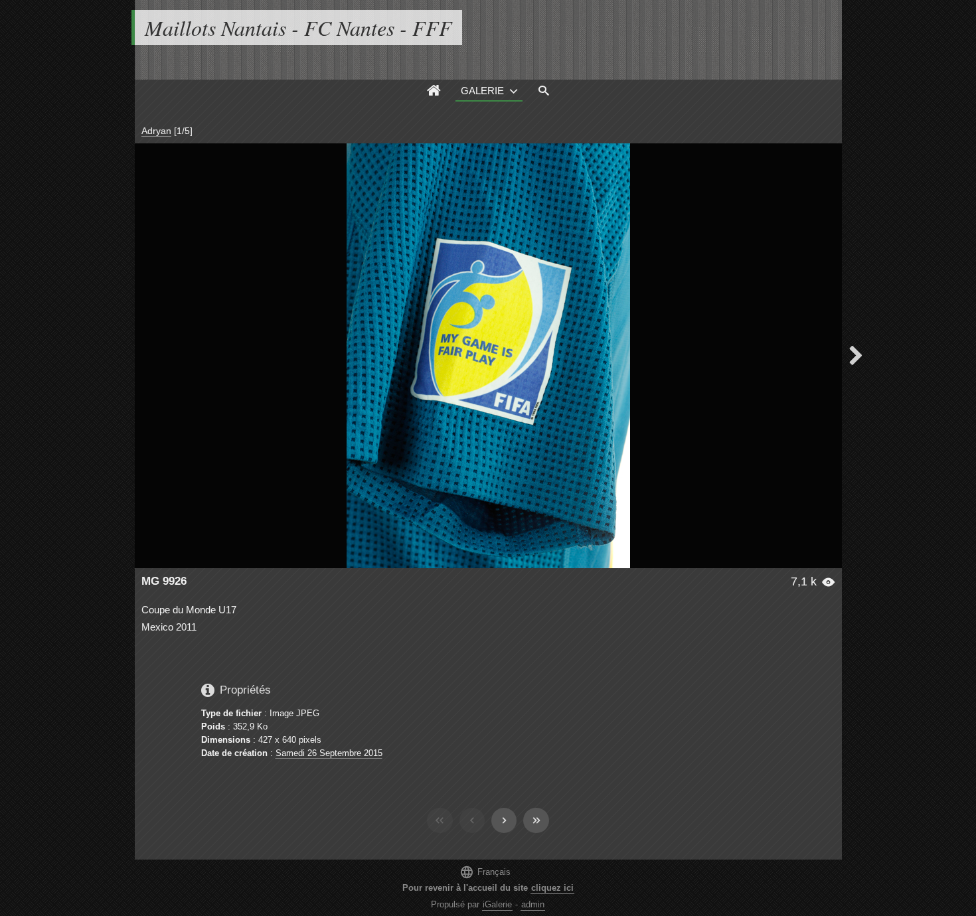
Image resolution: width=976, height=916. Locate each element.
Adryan (156, 130)
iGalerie (497, 904)
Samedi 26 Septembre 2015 (329, 753)
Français (485, 872)
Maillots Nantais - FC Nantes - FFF (298, 27)
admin (532, 904)
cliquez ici (552, 888)
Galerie (482, 90)
